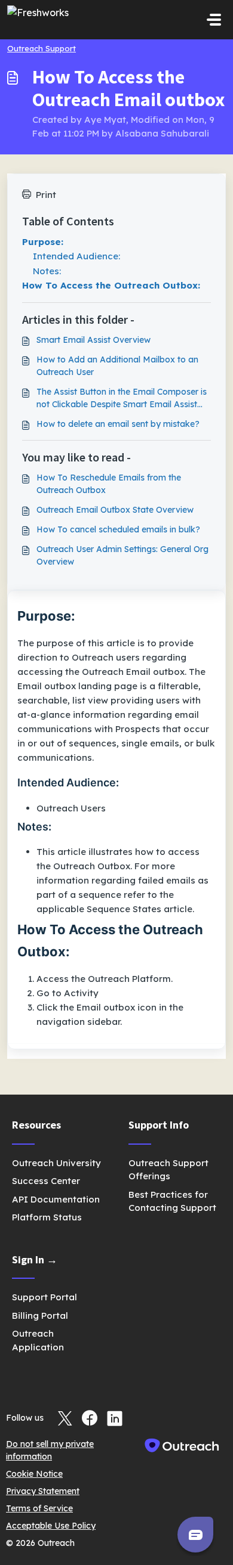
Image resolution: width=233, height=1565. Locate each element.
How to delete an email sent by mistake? (118, 424)
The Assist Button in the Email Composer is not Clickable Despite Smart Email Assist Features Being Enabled (121, 398)
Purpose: (42, 241)
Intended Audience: (76, 256)
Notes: (47, 271)
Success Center (46, 1180)
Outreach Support (41, 48)
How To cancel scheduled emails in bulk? (118, 529)
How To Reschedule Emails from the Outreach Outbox (108, 483)
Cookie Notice (34, 1473)
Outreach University (56, 1163)
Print (46, 194)
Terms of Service (39, 1508)
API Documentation (56, 1199)
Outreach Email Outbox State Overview (115, 509)
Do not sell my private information (50, 1450)
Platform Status (47, 1217)
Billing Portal (40, 1315)
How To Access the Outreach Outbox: (111, 285)
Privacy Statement (42, 1491)
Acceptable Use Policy (51, 1525)
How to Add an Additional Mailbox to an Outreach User (117, 365)
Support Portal (44, 1297)
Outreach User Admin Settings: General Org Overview (122, 555)
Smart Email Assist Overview (93, 339)
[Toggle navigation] (214, 19)
